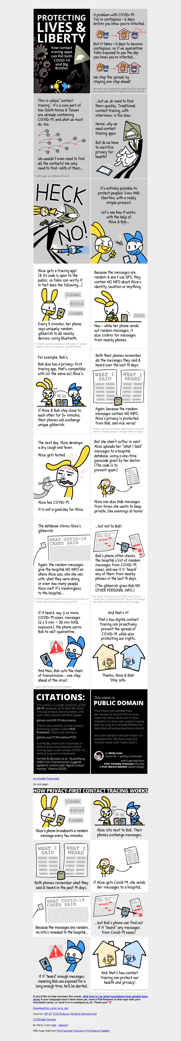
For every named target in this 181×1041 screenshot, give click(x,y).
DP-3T (47, 1013)
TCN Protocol (61, 1013)
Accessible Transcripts (46, 778)
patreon (63, 1025)
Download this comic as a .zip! (50, 1008)
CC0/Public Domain (44, 1019)
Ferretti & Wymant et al (83, 1013)
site (54, 1025)
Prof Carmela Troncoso (70, 1030)
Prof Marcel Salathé (98, 1030)
